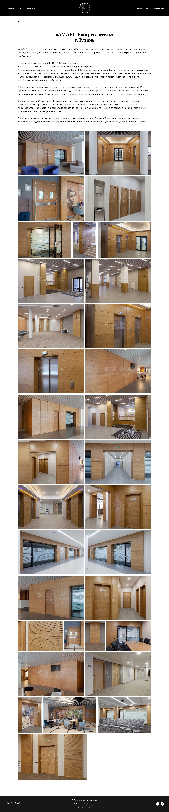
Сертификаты (142, 8)
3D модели (30, 8)
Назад (20, 21)
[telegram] (162, 805)
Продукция (9, 8)
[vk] (157, 805)
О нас (20, 8)
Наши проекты (158, 8)
